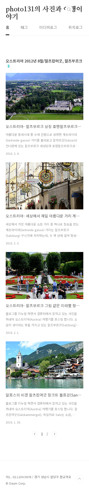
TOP (79, 479)
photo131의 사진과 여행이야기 (44, 9)
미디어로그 (48, 27)
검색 (69, 9)
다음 (54, 434)
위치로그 (75, 27)
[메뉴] (79, 9)
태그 (24, 27)
